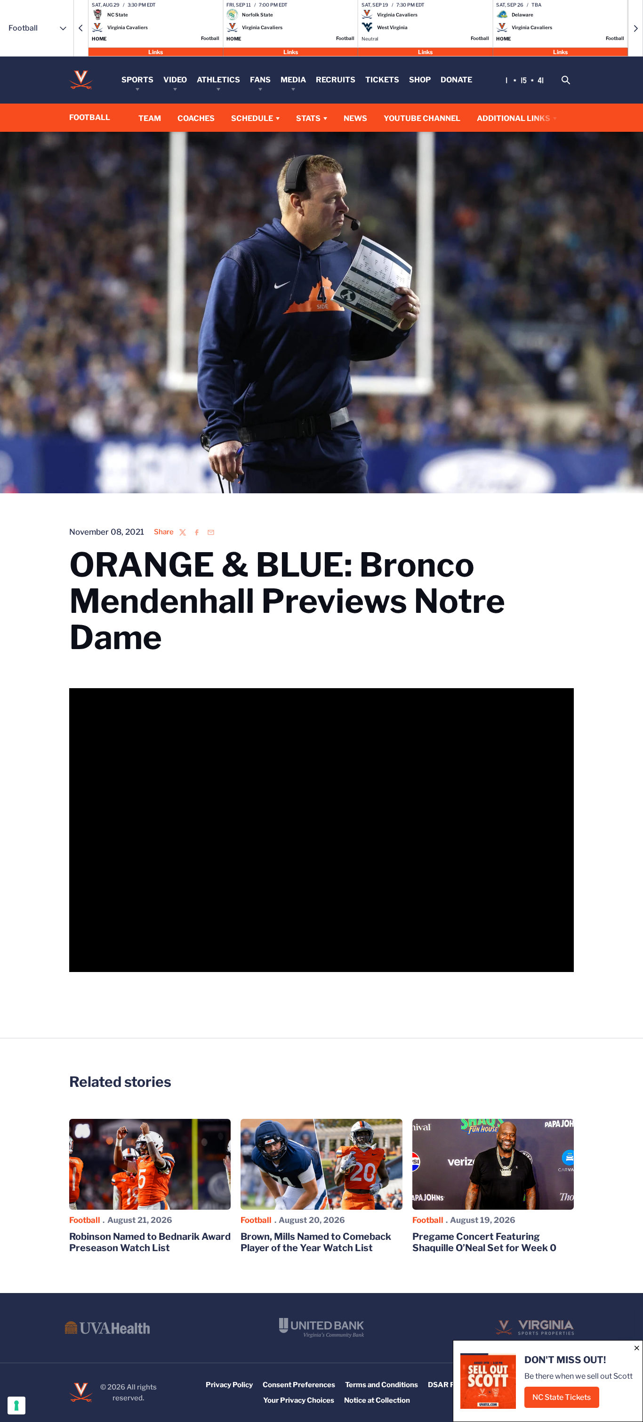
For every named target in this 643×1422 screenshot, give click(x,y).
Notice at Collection (377, 1400)
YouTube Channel (422, 118)
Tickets (382, 79)
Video (175, 79)
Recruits (335, 79)
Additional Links (513, 118)
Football (84, 1220)
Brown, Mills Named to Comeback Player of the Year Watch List (316, 1242)
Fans (260, 79)
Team (149, 118)
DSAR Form (447, 1385)
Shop (420, 79)
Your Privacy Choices (298, 1400)
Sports (137, 79)
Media (293, 79)
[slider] (263, 959)
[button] (80, 28)
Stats (308, 118)
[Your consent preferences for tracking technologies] (16, 1405)
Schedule (252, 118)
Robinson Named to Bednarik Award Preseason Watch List (150, 1242)
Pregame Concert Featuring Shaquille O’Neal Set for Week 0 (484, 1242)
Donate (456, 79)
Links (155, 51)
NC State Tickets (565, 1400)
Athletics (218, 79)
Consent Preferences (299, 1385)
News (355, 118)
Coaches (196, 118)
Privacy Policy (229, 1385)
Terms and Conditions (381, 1385)
